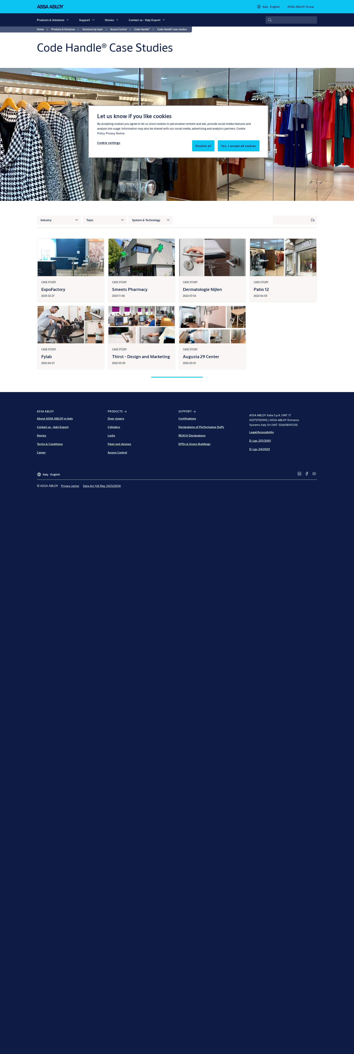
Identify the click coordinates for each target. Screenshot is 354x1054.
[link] (43, 29)
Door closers (116, 418)
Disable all (203, 146)
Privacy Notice (115, 133)
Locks (111, 435)
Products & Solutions (50, 20)
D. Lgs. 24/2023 (259, 449)
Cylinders (114, 427)
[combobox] (291, 20)
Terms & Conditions (50, 444)
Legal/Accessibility (261, 432)
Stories (109, 20)
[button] (68, 20)
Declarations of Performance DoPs (201, 427)
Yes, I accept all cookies (238, 146)
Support (84, 20)
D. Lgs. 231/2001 (260, 440)
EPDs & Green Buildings (194, 444)
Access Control (117, 452)
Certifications (187, 418)
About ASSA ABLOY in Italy (55, 418)
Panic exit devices (119, 444)
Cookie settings (108, 143)
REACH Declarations (191, 435)
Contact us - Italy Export (144, 20)
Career (41, 452)
